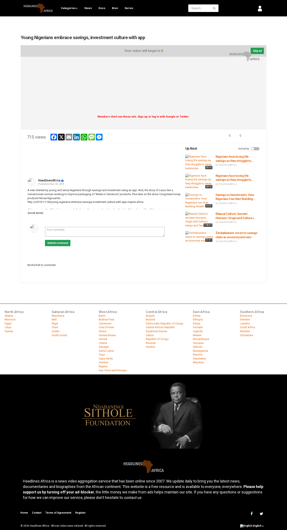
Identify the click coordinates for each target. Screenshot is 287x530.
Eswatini (245, 319)
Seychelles (199, 358)
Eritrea (196, 315)
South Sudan (59, 335)
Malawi (197, 335)
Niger (55, 323)
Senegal (104, 346)
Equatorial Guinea (156, 331)
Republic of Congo (157, 339)
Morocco (10, 319)
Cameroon (105, 323)
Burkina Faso (107, 319)
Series (129, 8)
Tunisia (9, 331)
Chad (55, 327)
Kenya (196, 323)
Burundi (150, 319)
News (88, 8)
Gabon (150, 335)
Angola (150, 315)
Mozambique (201, 339)
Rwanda (151, 343)
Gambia (103, 362)
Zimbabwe (246, 335)
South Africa (247, 327)
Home (24, 512)
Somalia (198, 327)
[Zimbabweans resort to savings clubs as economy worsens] (199, 237)
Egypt (8, 323)
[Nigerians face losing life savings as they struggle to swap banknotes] (199, 162)
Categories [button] (68, 8)
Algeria (9, 315)
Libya (8, 327)
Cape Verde (106, 358)
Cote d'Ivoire (106, 327)
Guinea (103, 339)
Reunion (198, 354)
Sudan (55, 331)
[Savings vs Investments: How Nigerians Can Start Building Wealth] (199, 201)
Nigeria (103, 366)
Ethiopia (198, 319)
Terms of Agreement (58, 512)
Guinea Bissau (107, 335)
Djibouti (197, 346)
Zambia (150, 346)
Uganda (198, 331)
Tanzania (198, 343)
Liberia (103, 343)
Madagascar (200, 350)
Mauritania (58, 315)
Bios (115, 8)
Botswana (246, 315)
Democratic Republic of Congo (164, 323)
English (257, 526)
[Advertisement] (143, 87)
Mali (54, 319)
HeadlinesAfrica (49, 180)
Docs (102, 8)
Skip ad (257, 50)
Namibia (245, 331)
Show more (35, 213)
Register (80, 512)
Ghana (103, 331)
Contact (36, 512)
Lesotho (245, 323)
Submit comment (57, 243)
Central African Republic (160, 327)
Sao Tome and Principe (112, 370)
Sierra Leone (106, 350)
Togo (102, 354)
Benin (102, 315)
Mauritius (198, 362)
